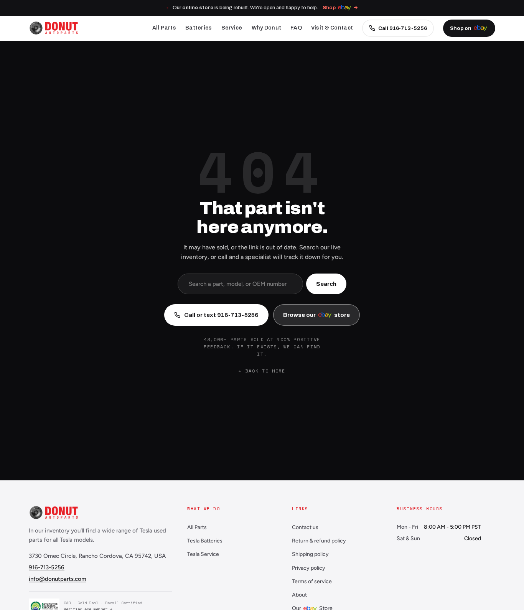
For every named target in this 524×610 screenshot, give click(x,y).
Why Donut (267, 28)
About (299, 595)
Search (326, 284)
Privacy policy (308, 568)
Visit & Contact (332, 28)
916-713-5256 (46, 567)
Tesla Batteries (204, 540)
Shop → (340, 7)
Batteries (198, 28)
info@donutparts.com (57, 578)
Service (231, 28)
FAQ (296, 28)
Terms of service (312, 581)
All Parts (164, 28)
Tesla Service (203, 554)
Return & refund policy (319, 540)
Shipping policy (310, 554)
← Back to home (262, 371)
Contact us (305, 527)
